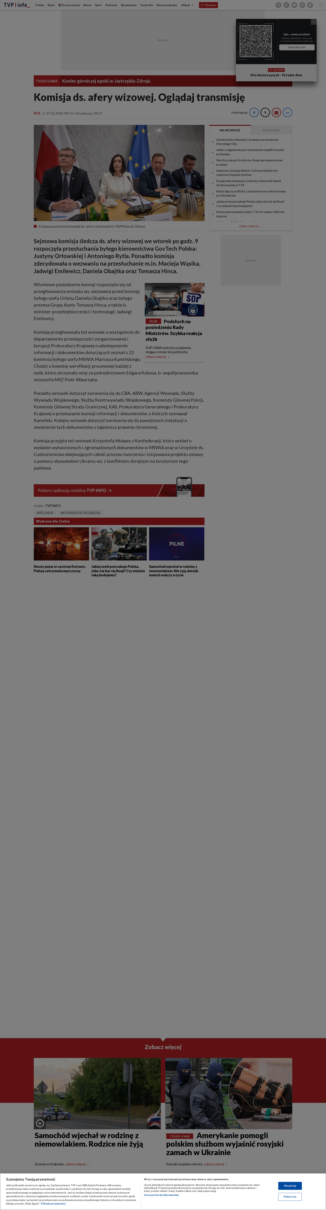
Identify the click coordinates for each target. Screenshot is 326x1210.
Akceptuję (290, 1185)
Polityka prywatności (53, 1203)
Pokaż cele (290, 1196)
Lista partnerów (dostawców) (161, 1194)
